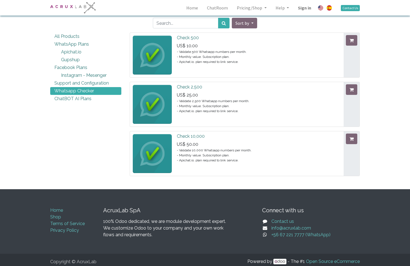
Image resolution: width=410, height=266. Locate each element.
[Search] (224, 23)
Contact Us (350, 8)
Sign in (304, 8)
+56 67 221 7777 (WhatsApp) (301, 234)
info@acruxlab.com (291, 228)
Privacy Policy (64, 230)
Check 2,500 (189, 87)
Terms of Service (67, 223)
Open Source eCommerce (333, 261)
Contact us (282, 221)
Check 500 (188, 37)
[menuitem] (192, 8)
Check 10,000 (191, 136)
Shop (55, 217)
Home (56, 210)
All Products (66, 36)
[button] (244, 23)
